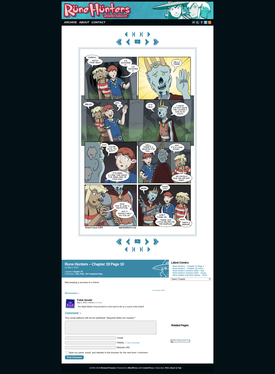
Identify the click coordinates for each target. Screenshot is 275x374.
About (84, 22)
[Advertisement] (191, 302)
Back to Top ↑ (176, 368)
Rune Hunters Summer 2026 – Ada (188, 271)
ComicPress (148, 368)
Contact (98, 22)
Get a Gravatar (133, 343)
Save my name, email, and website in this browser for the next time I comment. (108, 352)
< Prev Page (126, 32)
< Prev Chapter (133, 32)
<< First (118, 39)
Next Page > (148, 32)
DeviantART (194, 22)
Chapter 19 (78, 272)
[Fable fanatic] (70, 304)
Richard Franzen (108, 368)
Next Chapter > (141, 32)
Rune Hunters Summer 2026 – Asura (189, 273)
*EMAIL (128, 342)
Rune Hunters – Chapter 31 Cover (188, 268)
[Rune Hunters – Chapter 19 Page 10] (137, 235)
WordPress (133, 368)
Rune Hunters (138, 10)
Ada (77, 274)
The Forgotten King (93, 274)
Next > (147, 39)
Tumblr (198, 22)
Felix (82, 274)
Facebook (202, 22)
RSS (210, 22)
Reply (100, 302)
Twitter (206, 22)
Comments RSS (158, 290)
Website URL (123, 347)
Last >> (156, 39)
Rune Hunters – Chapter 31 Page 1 (188, 266)
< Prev (128, 39)
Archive (70, 22)
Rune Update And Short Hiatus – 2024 (190, 275)
